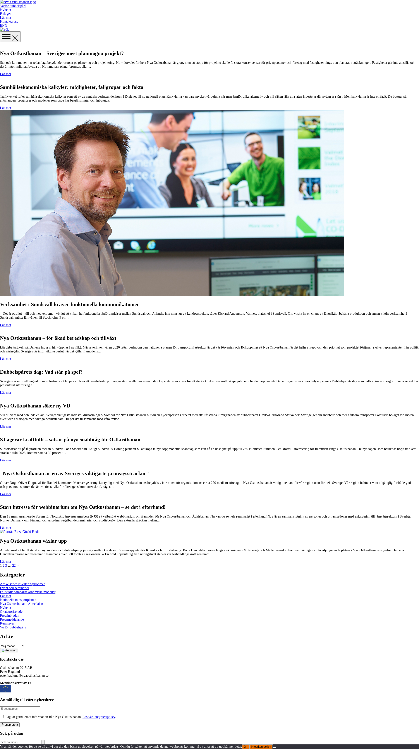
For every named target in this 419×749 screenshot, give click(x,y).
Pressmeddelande (12, 619)
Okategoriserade (11, 611)
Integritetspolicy (261, 746)
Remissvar (7, 623)
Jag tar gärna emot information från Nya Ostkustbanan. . (60, 717)
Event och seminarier (14, 588)
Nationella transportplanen (18, 600)
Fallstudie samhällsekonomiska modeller (27, 592)
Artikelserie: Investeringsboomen (22, 584)
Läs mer (5, 17)
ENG (3, 25)
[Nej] (274, 747)
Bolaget (5, 14)
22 (14, 565)
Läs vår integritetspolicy (98, 717)
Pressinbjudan (9, 615)
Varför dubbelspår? (13, 6)
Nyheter (5, 10)
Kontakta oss (9, 21)
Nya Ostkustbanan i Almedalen (21, 604)
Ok (245, 746)
